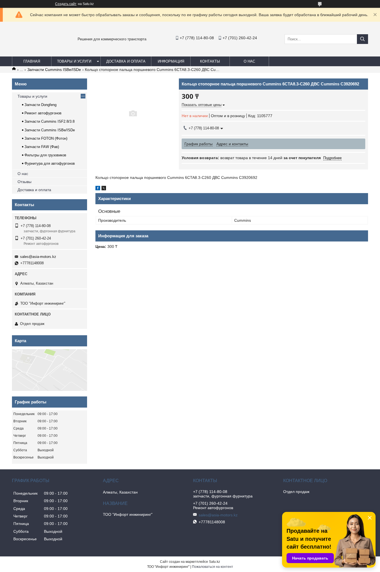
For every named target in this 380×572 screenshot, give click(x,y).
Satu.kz (214, 562)
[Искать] (362, 39)
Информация (171, 61)
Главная (31, 61)
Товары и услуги (74, 61)
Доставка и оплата (125, 61)
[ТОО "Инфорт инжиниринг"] (26, 51)
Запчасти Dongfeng (40, 105)
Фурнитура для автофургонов (49, 163)
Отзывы (24, 181)
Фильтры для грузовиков (45, 155)
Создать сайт (66, 4)
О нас (249, 61)
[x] (104, 189)
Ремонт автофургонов (42, 113)
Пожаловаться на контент (212, 567)
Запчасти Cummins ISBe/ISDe (54, 69)
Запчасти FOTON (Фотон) (45, 138)
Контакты (210, 61)
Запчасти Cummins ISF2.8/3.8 (49, 121)
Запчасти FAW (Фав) (41, 147)
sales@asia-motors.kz (38, 257)
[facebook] (97, 189)
